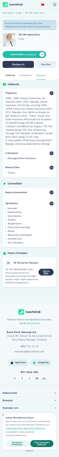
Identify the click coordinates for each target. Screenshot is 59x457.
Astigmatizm (15, 223)
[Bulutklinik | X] (29, 378)
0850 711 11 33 (29, 346)
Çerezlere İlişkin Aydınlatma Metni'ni (25, 428)
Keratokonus (14, 216)
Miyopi (11, 231)
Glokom (12, 220)
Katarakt (12, 208)
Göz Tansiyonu (15, 242)
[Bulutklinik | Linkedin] (44, 378)
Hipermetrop (15, 212)
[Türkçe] (43, 4)
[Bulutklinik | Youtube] (37, 378)
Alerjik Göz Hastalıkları (20, 235)
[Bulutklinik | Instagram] (15, 378)
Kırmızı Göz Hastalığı (19, 227)
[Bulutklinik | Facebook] (22, 378)
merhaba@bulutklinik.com (30, 351)
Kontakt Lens (15, 239)
